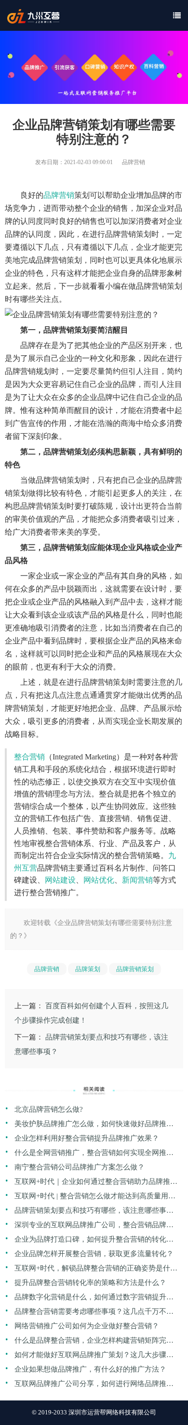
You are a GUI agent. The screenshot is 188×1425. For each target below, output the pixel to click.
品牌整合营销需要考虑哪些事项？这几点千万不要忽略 (94, 1313)
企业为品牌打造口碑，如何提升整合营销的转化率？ (90, 1240)
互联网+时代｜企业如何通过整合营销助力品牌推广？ (92, 1183)
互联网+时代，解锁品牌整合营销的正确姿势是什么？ (92, 1269)
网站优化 (98, 880)
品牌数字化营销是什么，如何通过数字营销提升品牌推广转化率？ (94, 1298)
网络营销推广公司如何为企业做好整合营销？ (86, 1326)
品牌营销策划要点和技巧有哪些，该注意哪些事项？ (90, 1212)
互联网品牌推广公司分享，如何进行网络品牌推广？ (90, 1385)
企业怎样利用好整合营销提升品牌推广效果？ (86, 1138)
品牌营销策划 (135, 969)
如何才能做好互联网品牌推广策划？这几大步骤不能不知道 (94, 1356)
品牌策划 (87, 969)
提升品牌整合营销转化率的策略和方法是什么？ (90, 1282)
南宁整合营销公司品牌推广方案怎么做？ (79, 1167)
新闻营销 (137, 880)
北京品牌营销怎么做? (48, 1109)
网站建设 (60, 880)
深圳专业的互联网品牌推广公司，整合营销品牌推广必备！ (94, 1226)
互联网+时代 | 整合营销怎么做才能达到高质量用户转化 (94, 1197)
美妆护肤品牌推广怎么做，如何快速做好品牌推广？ (90, 1125)
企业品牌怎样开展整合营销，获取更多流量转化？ (94, 1254)
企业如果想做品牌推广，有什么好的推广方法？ (90, 1369)
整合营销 (29, 757)
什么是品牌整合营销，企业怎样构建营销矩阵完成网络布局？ (94, 1342)
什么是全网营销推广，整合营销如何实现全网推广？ (90, 1154)
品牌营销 (58, 195)
